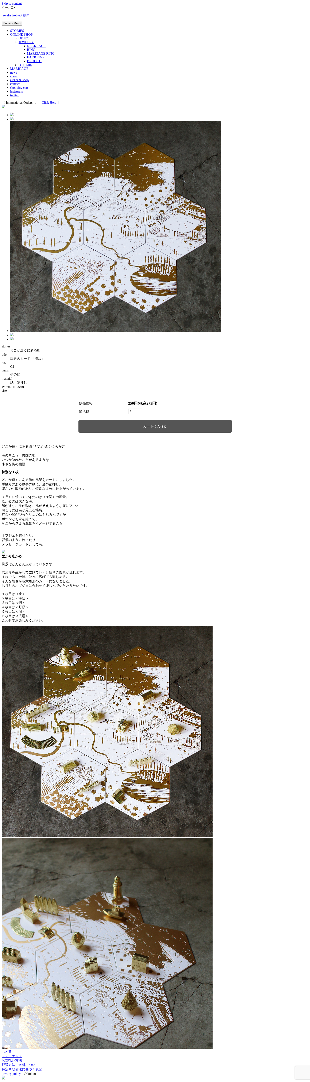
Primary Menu (11, 23)
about (14, 76)
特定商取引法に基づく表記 (22, 1069)
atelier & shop (19, 80)
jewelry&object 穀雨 (16, 15)
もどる (7, 1051)
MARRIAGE (19, 68)
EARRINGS (35, 57)
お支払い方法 (12, 1060)
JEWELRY (26, 42)
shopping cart (19, 87)
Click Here (49, 102)
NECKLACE (36, 46)
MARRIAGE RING (41, 53)
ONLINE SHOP (21, 34)
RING (31, 49)
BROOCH (34, 61)
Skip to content (12, 3)
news (13, 72)
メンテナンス (12, 1056)
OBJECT (25, 38)
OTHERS (25, 65)
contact (15, 84)
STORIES (17, 30)
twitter (14, 95)
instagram (16, 91)
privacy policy (11, 1073)
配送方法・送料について (20, 1065)
